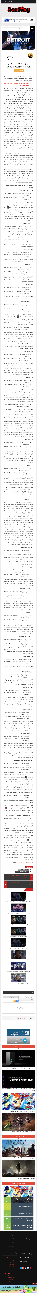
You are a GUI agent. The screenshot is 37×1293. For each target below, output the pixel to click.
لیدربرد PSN (28, 1239)
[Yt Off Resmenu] (32, 28)
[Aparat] (30, 1268)
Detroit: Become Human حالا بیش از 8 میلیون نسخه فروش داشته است (18, 901)
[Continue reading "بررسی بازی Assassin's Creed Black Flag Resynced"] (18, 1148)
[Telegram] (21, 1268)
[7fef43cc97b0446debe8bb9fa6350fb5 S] (18, 954)
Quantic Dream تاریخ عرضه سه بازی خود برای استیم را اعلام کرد (18, 925)
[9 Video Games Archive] (18, 1289)
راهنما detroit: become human (22, 871)
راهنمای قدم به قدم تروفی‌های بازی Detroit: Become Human (18, 983)
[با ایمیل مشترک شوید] (17, 1001)
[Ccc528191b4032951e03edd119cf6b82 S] (18, 966)
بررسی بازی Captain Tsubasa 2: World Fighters (22, 1111)
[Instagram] (23, 1268)
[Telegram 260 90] (18, 1040)
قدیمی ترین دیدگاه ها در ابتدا (27, 998)
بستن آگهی (34, 1283)
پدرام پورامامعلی (29, 863)
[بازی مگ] (18, 10)
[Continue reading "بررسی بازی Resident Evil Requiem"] (18, 1169)
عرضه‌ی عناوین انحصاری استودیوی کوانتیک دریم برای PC (19, 959)
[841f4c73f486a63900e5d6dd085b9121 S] (18, 943)
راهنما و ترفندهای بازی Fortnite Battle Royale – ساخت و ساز (18, 876)
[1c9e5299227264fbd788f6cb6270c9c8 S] (18, 908)
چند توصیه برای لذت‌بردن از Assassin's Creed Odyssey (21, 883)
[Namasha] (26, 1268)
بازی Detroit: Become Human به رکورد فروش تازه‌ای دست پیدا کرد (18, 913)
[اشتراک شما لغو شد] (15, 1001)
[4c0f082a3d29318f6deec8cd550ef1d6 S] (18, 919)
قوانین (12, 1243)
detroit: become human (23, 869)
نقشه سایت (11, 1247)
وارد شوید (21, 1018)
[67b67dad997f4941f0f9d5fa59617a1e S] (18, 978)
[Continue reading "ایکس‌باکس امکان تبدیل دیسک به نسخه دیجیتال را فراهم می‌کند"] (18, 1058)
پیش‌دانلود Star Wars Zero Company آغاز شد (23, 1132)
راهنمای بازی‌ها (20, 863)
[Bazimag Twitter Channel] (28, 1268)
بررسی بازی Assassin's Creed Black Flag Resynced (21, 1158)
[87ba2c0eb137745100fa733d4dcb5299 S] (18, 896)
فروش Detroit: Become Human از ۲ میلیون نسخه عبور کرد (18, 971)
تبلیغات (12, 1235)
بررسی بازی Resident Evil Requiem (26, 1178)
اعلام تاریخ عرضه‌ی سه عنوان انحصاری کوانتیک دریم (18, 936)
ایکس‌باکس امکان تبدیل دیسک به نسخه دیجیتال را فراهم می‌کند (20, 1068)
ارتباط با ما (29, 1235)
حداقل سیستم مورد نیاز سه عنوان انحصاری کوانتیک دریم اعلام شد (18, 948)
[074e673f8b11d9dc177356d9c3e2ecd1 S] (18, 931)
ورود (4, 2)
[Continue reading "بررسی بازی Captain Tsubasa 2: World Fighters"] (18, 1102)
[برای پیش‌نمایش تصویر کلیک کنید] (18, 40)
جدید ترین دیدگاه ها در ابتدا (11, 997)
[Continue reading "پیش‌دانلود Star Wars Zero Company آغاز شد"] (18, 1122)
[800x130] (18, 20)
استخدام (12, 1239)
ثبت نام (9, 2)
